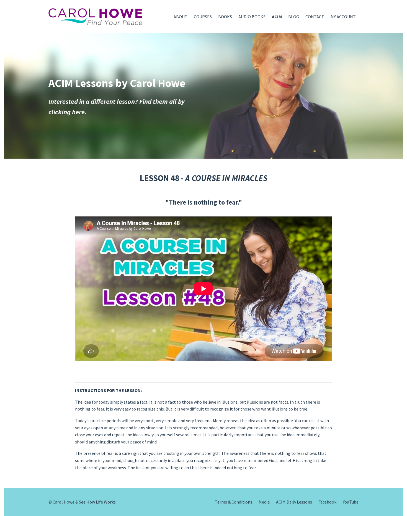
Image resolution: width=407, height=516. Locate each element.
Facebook (327, 502)
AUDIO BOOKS (252, 16)
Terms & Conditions (233, 502)
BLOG (293, 16)
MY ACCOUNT (343, 16)
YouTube (351, 502)
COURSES (203, 16)
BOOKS (225, 16)
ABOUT (180, 16)
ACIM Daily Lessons (294, 502)
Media (264, 502)
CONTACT (314, 16)
